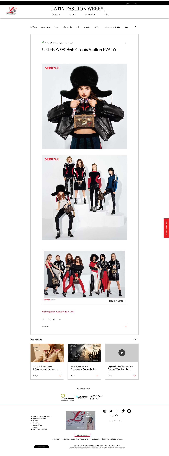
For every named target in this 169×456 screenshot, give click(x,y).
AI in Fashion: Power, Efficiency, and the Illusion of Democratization (46, 368)
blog (56, 27)
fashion (97, 27)
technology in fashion (112, 27)
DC (135, 3)
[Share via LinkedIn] (54, 319)
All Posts (33, 27)
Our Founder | (108, 439)
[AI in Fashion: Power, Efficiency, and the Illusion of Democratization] (47, 353)
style (77, 27)
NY (128, 3)
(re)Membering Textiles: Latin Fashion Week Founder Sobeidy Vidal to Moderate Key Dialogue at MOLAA (120, 368)
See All (136, 339)
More (127, 27)
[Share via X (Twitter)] (49, 319)
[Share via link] (60, 319)
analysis (87, 27)
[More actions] (125, 42)
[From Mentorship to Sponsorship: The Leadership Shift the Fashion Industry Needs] (84, 353)
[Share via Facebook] (43, 319)
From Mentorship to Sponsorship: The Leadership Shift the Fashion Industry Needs (83, 368)
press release (45, 27)
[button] (136, 27)
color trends (67, 27)
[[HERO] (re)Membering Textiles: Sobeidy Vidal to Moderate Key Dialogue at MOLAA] (121, 353)
